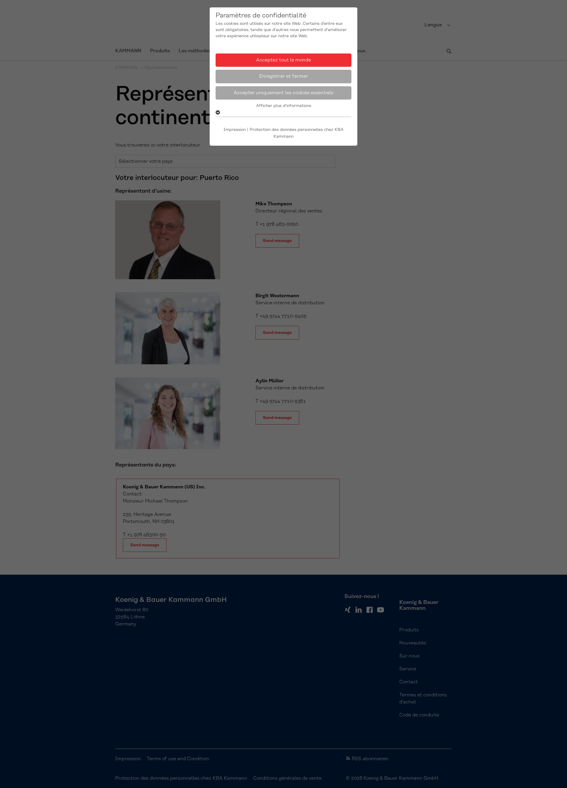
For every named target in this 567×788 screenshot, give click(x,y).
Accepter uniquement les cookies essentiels (283, 92)
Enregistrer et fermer (283, 76)
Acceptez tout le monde (283, 60)
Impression (235, 130)
